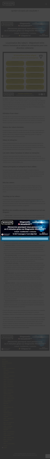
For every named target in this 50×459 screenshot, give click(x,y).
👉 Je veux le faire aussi (25, 238)
